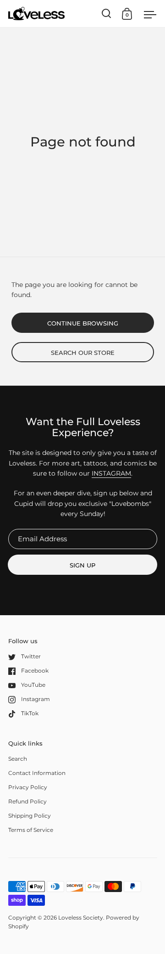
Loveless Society (80, 917)
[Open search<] (106, 13)
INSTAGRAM (111, 473)
